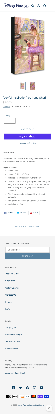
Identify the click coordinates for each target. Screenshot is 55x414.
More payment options (27, 143)
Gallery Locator (12, 288)
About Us (9, 373)
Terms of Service (12, 341)
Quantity (7, 116)
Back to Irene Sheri (29, 226)
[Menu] (50, 6)
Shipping (6, 106)
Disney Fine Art (23, 405)
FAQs (7, 309)
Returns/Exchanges (14, 334)
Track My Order (12, 273)
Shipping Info (11, 327)
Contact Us (10, 295)
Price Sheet (20, 373)
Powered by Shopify (36, 405)
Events (8, 302)
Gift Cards (10, 281)
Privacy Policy (11, 348)
